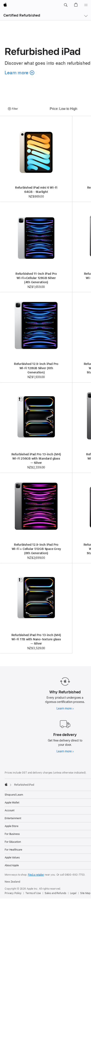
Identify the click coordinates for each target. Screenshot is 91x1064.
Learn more (65, 708)
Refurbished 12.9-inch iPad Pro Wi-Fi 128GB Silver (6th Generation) (36, 368)
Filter (15, 108)
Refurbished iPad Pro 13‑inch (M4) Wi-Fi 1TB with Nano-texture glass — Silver (36, 639)
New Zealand (12, 881)
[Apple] (6, 784)
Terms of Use (33, 893)
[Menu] (86, 5)
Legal (73, 893)
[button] (66, 5)
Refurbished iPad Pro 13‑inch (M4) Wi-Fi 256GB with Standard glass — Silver (36, 458)
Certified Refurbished (21, 15)
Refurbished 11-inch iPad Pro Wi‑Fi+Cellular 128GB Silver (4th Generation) (36, 278)
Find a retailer (36, 874)
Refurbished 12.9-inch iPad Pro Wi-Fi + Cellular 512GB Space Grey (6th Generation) (36, 549)
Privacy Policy (13, 893)
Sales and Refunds (55, 893)
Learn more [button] (18, 78)
